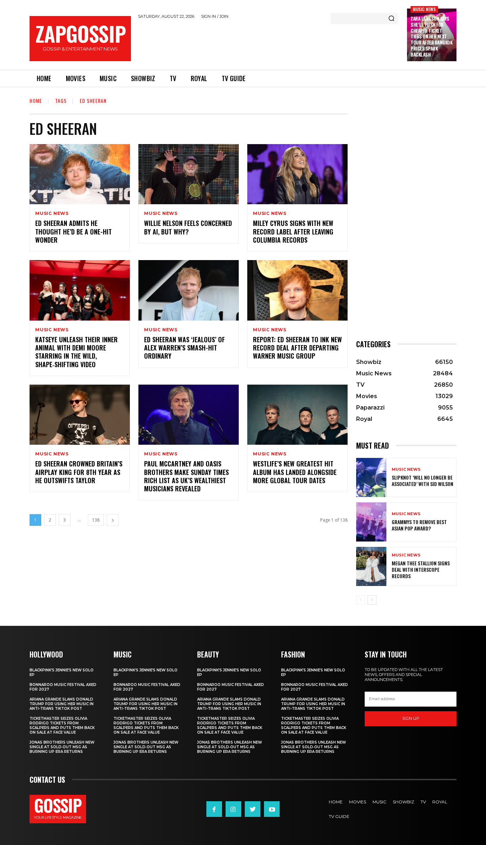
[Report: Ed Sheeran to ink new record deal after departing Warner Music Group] (297, 290)
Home (36, 100)
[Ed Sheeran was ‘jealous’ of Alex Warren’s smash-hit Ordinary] (188, 290)
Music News (424, 9)
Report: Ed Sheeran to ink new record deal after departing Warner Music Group (297, 348)
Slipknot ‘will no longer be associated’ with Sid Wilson (422, 480)
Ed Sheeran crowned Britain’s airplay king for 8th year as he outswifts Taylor (78, 472)
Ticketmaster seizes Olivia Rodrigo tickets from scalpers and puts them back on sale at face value (62, 725)
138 (96, 520)
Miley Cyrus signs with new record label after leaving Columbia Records (293, 231)
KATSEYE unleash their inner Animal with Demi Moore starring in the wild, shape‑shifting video (76, 352)
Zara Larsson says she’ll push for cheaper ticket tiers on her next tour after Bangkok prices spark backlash (431, 36)
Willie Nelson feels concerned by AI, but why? (188, 227)
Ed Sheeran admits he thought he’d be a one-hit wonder (73, 231)
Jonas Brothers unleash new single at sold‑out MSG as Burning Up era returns (62, 747)
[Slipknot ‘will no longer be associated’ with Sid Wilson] (371, 477)
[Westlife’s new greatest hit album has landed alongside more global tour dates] (297, 415)
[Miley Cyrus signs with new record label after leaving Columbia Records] (297, 174)
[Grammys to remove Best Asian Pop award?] (371, 522)
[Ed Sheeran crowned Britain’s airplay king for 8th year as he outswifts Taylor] (80, 415)
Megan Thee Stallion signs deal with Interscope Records (421, 569)
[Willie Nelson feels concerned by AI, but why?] (188, 174)
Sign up (410, 718)
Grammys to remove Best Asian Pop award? (419, 525)
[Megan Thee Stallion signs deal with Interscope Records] (371, 566)
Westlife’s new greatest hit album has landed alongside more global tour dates (295, 472)
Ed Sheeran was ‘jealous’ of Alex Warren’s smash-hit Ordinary (184, 348)
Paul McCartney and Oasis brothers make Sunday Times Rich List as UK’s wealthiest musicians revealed (186, 476)
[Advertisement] (268, 43)
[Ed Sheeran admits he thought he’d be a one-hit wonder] (80, 174)
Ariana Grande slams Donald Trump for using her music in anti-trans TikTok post (62, 704)
